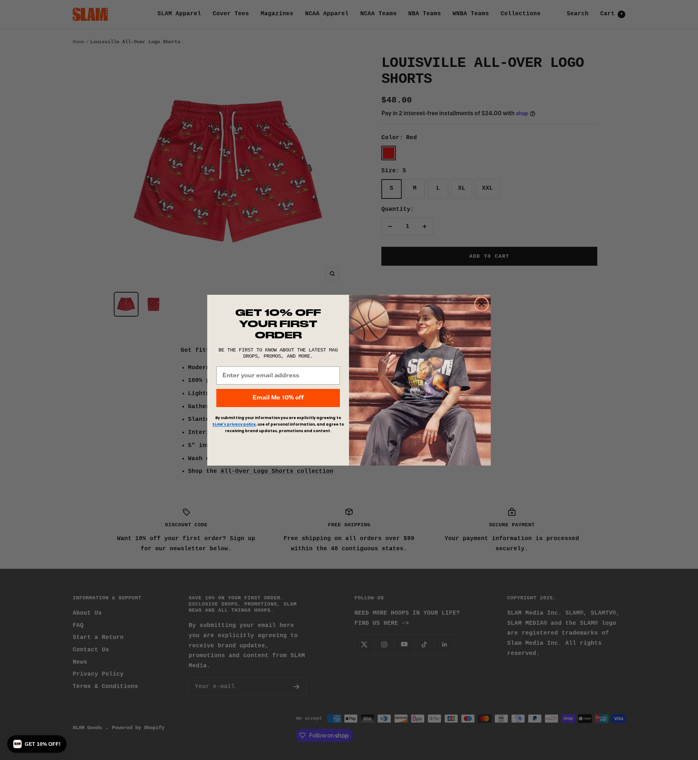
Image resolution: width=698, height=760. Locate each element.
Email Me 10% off (278, 398)
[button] (37, 744)
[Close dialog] (481, 304)
